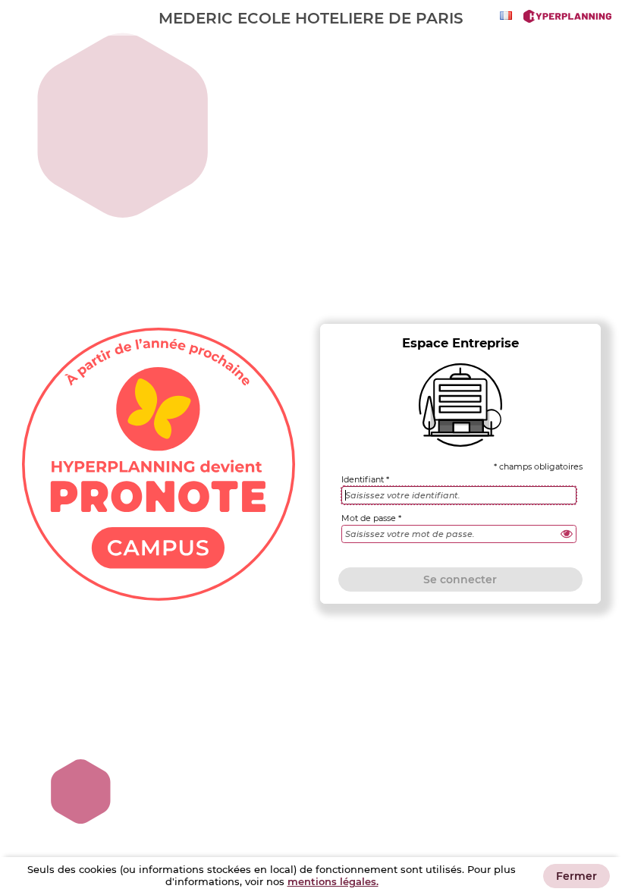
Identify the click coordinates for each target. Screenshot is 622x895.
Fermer (576, 876)
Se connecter (460, 579)
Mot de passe (368, 518)
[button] (567, 534)
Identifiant (362, 480)
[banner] (311, 18)
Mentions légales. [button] (333, 881)
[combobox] (508, 15)
